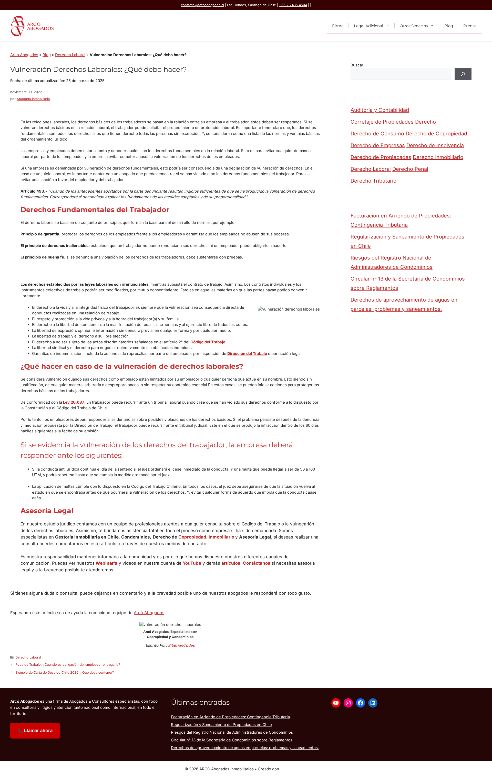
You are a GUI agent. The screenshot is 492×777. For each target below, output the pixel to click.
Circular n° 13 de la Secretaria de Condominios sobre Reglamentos (408, 283)
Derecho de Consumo (377, 134)
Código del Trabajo (207, 342)
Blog (448, 25)
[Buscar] (463, 74)
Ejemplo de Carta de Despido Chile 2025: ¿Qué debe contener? (64, 672)
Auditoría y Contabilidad (380, 110)
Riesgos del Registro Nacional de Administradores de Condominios (392, 262)
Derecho (425, 122)
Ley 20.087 (73, 402)
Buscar (357, 65)
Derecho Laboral (70, 54)
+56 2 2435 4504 (293, 5)
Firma (338, 25)
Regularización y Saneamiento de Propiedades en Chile (407, 241)
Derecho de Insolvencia (435, 145)
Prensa (470, 25)
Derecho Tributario (373, 181)
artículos (230, 563)
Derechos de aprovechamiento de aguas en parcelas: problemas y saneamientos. (404, 304)
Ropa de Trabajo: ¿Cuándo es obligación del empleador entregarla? (67, 664)
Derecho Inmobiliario (438, 157)
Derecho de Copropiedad (436, 134)
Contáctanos (256, 563)
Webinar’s (106, 563)
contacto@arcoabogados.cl (202, 5)
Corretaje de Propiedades (382, 122)
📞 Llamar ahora (35, 730)
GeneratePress (294, 768)
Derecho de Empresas (378, 145)
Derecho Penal (410, 169)
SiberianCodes (181, 645)
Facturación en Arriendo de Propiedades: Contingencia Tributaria (401, 220)
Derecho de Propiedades (381, 157)
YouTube (192, 563)
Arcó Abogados (24, 54)
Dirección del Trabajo (247, 353)
